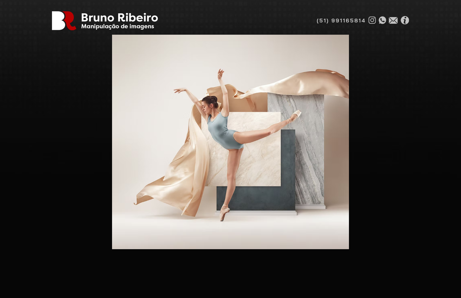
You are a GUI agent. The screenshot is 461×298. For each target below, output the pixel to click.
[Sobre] (404, 20)
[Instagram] (372, 20)
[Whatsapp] (382, 20)
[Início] (105, 20)
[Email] (393, 20)
